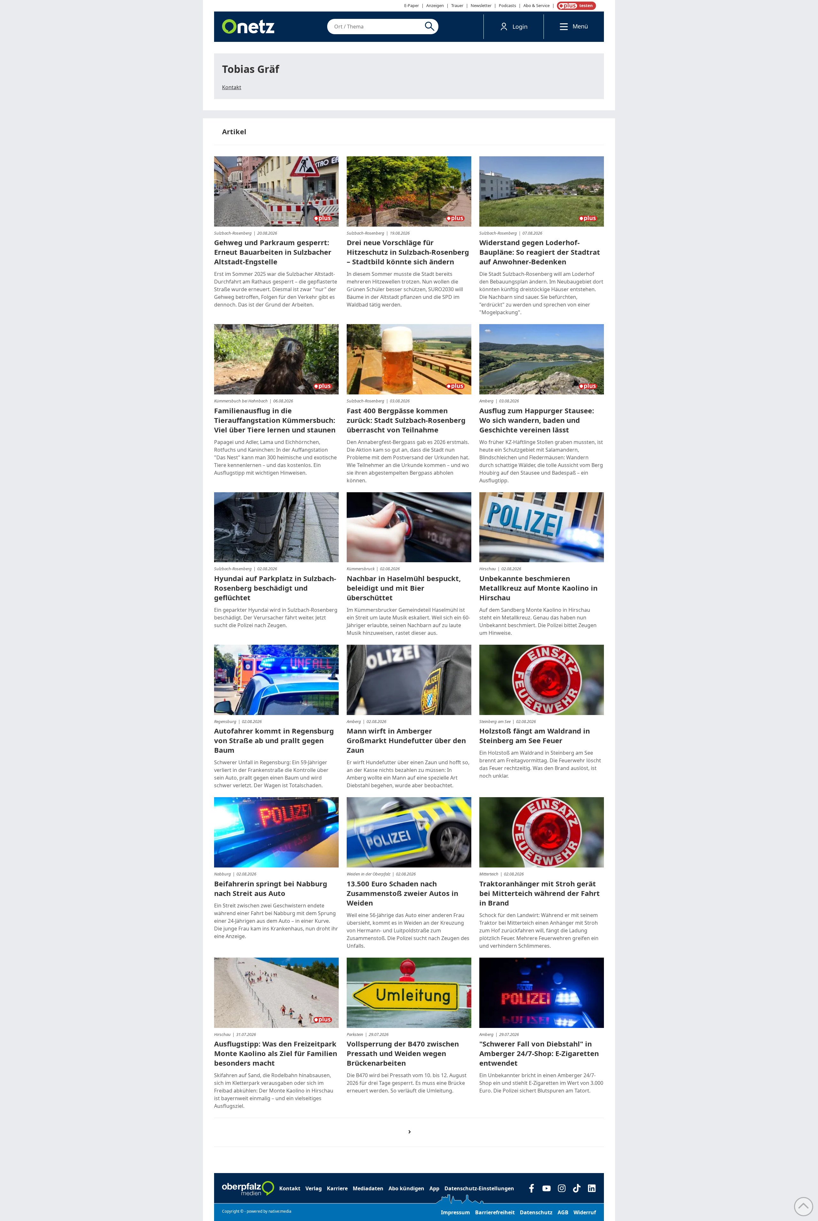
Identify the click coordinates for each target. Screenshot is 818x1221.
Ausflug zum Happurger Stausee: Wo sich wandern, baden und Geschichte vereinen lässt (536, 420)
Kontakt (231, 87)
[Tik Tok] (576, 1188)
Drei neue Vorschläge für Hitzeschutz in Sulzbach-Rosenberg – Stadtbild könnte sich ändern (408, 251)
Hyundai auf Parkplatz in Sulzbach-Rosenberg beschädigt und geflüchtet (275, 587)
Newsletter (481, 5)
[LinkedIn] (591, 1188)
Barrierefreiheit (495, 1212)
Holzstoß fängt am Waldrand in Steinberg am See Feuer (534, 735)
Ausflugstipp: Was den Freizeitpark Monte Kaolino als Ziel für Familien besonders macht (275, 1053)
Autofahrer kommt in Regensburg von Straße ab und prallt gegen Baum (274, 740)
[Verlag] (248, 1188)
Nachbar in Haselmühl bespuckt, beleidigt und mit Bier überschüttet (404, 587)
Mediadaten (368, 1188)
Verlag (313, 1188)
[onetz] (248, 27)
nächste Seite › (413, 1138)
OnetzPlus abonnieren (575, 6)
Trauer (457, 5)
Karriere (337, 1188)
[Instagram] (561, 1188)
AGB (563, 1212)
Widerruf (585, 1212)
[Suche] (430, 26)
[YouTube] (546, 1188)
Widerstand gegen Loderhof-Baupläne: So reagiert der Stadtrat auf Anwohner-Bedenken (539, 251)
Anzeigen (435, 5)
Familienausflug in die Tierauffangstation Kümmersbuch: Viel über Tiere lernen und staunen (275, 420)
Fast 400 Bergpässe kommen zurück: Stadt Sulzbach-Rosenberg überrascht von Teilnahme (406, 420)
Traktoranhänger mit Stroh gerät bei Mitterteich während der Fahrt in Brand (539, 893)
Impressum (455, 1212)
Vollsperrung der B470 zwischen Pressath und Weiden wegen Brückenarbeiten (403, 1053)
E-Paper (411, 5)
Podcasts (507, 5)
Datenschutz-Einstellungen (479, 1188)
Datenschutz (536, 1212)
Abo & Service (536, 5)
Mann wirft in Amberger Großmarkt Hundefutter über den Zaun (406, 740)
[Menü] (562, 26)
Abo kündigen (406, 1188)
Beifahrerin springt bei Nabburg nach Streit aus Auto (270, 888)
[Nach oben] (803, 1206)
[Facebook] (531, 1188)
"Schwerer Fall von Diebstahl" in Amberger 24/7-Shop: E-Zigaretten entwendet (539, 1053)
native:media (279, 1211)
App (434, 1188)
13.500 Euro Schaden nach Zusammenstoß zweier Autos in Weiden (402, 893)
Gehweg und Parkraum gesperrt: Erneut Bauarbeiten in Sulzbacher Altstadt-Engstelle (272, 251)
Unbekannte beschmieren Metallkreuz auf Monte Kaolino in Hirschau (538, 587)
